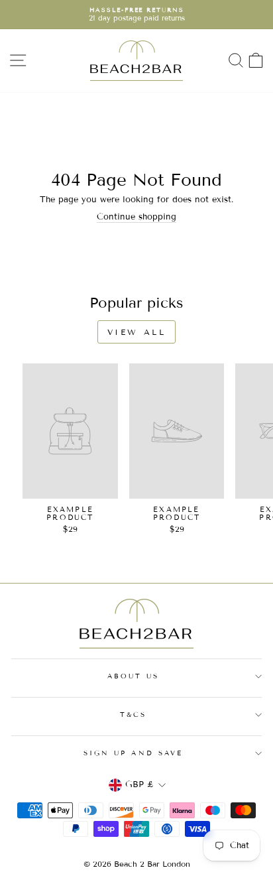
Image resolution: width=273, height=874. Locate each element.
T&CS (133, 714)
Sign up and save (133, 753)
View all (136, 332)
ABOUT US (133, 676)
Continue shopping (136, 217)
